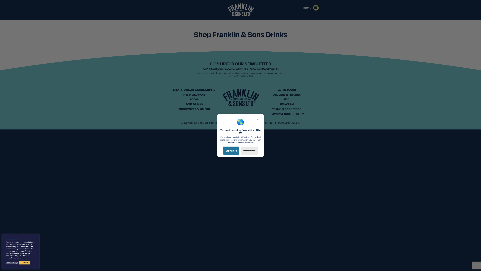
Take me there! (249, 150)
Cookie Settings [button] (12, 263)
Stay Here (231, 150)
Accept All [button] (24, 262)
